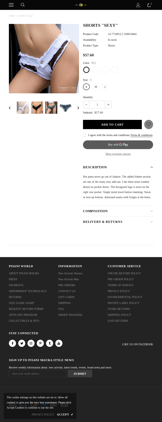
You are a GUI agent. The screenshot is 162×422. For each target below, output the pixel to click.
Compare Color (67, 87)
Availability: (90, 39)
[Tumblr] (49, 343)
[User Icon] (138, 5)
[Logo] (81, 4)
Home (12, 15)
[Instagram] (31, 343)
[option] (44, 59)
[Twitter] (21, 343)
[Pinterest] (40, 343)
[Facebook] (12, 343)
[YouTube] (58, 343)
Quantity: (88, 97)
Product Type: (91, 45)
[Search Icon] (23, 5)
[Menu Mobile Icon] (11, 5)
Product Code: (91, 34)
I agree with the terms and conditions (109, 135)
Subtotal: (88, 112)
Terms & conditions (141, 135)
